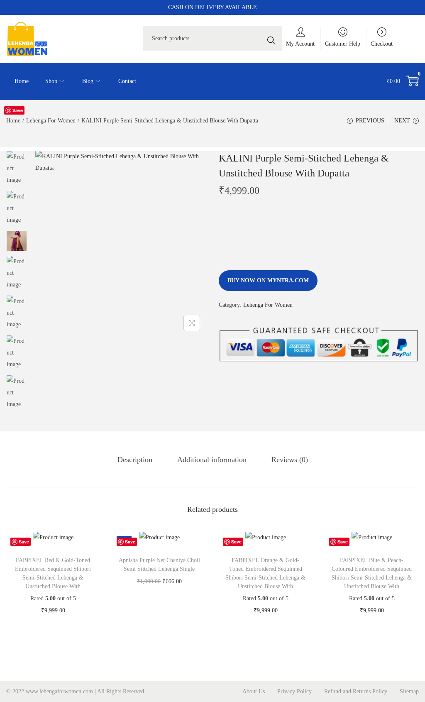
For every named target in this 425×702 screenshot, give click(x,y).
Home (13, 120)
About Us (253, 691)
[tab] (134, 459)
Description (134, 459)
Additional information (212, 459)
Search (273, 38)
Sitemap (409, 691)
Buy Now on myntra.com (268, 280)
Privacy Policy (294, 691)
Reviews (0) (289, 459)
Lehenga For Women (51, 120)
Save (17, 110)
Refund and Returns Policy (355, 691)
